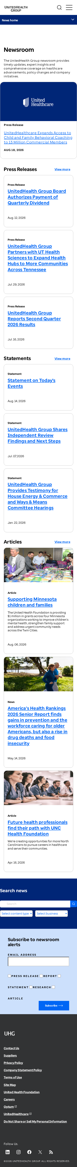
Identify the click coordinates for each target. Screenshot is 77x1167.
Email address (22, 954)
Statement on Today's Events (31, 383)
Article (15, 998)
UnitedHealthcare (16, 1114)
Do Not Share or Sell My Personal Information (35, 1121)
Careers (9, 1099)
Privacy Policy (13, 1063)
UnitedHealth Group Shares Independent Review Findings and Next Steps (38, 435)
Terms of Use (13, 1077)
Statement (18, 987)
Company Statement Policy (23, 1070)
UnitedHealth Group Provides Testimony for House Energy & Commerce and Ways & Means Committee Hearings (37, 496)
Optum (9, 1107)
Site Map (10, 1085)
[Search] (59, 7)
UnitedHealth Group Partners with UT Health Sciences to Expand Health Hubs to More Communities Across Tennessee (38, 257)
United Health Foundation (22, 1092)
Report (50, 976)
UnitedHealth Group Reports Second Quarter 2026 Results (34, 318)
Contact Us (11, 1048)
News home (10, 20)
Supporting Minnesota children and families (32, 602)
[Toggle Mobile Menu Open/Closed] (69, 7)
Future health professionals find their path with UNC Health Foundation (37, 828)
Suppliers (10, 1055)
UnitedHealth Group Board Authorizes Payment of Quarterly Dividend (37, 197)
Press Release (25, 976)
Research (42, 987)
